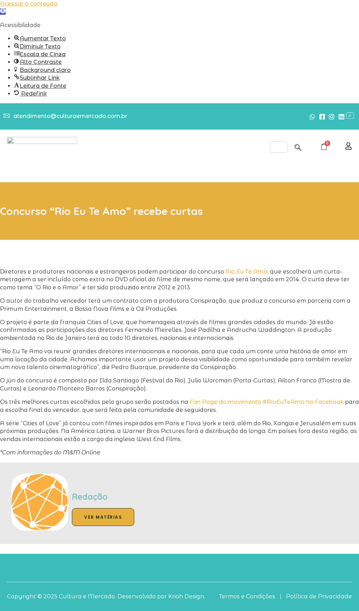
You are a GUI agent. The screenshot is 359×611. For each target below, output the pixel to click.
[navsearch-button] (298, 146)
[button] (3, 11)
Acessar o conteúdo (28, 3)
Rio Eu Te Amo (246, 271)
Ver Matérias (103, 517)
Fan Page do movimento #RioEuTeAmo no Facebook (267, 402)
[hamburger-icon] (278, 147)
